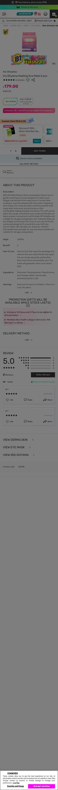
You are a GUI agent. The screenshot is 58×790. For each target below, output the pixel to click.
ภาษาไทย (16, 783)
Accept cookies (41, 786)
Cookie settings (15, 786)
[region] (29, 780)
